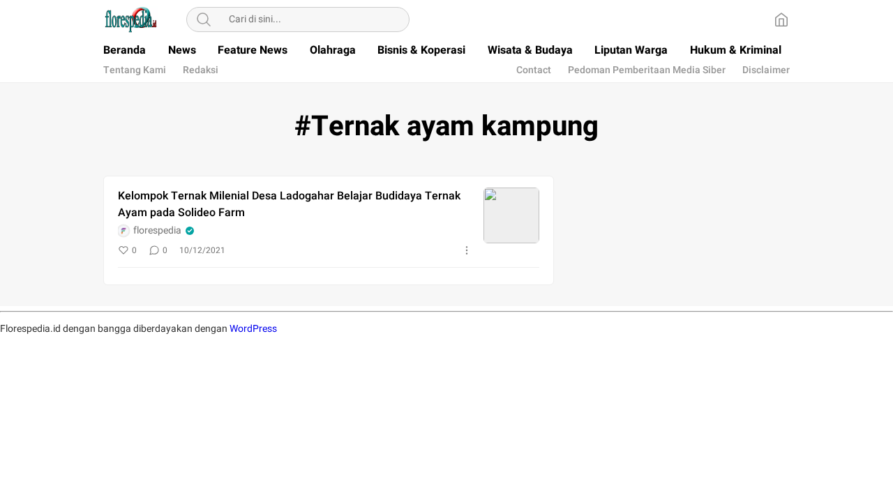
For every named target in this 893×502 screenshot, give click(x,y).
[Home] (781, 19)
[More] (466, 250)
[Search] (203, 19)
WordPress (253, 328)
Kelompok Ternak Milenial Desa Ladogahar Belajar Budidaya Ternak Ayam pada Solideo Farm (289, 204)
